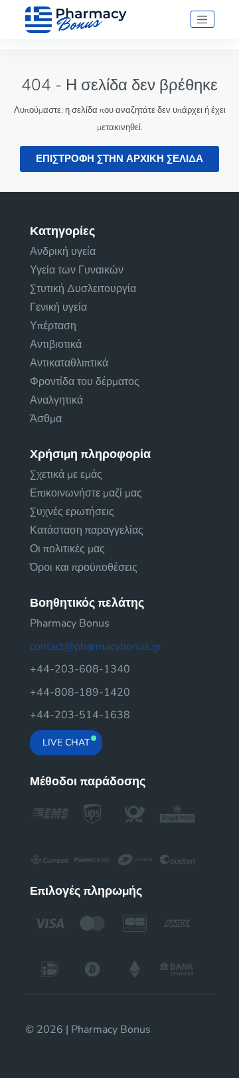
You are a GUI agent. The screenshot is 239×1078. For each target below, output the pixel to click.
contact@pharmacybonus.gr (96, 646)
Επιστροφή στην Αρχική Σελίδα (119, 158)
